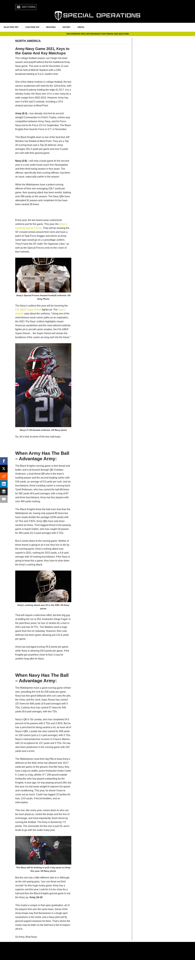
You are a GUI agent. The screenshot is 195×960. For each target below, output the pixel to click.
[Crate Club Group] (97, 951)
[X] (4, 468)
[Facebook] (4, 461)
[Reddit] (4, 476)
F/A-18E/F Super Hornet (28, 309)
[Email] (4, 499)
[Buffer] (4, 491)
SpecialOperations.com (97, 15)
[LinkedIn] (4, 484)
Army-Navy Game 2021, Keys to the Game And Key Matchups (42, 51)
